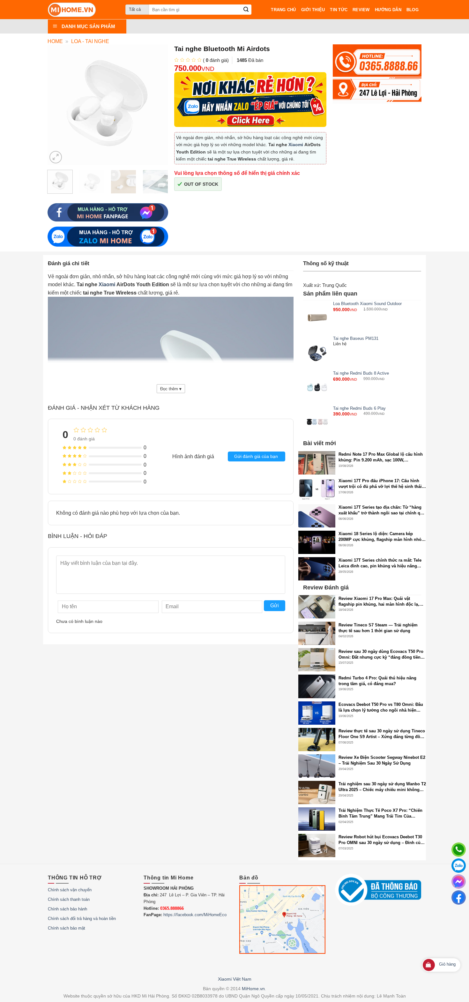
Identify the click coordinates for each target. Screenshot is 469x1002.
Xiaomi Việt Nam (234, 979)
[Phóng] (55, 157)
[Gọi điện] (458, 849)
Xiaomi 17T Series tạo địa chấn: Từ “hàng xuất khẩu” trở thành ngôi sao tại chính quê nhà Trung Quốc (382, 510)
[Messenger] (458, 881)
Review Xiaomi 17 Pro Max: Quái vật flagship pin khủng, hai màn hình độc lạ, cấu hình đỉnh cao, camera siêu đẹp (379, 601)
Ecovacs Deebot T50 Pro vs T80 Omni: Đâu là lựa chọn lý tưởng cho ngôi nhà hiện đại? (381, 707)
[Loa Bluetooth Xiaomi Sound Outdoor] (317, 317)
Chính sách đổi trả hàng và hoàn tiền (82, 918)
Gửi (274, 605)
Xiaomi (295, 144)
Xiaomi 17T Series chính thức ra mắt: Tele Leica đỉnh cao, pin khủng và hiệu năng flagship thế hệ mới (380, 563)
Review (361, 9)
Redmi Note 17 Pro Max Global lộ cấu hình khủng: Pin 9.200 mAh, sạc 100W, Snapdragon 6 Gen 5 (381, 457)
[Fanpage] (458, 897)
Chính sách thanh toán (69, 899)
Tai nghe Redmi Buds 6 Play (359, 408)
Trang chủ (283, 9)
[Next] (160, 185)
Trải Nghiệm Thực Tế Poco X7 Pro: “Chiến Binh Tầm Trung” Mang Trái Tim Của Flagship (380, 813)
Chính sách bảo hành (67, 909)
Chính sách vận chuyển (70, 889)
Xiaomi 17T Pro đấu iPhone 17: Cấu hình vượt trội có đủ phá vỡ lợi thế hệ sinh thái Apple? (380, 484)
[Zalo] (458, 865)
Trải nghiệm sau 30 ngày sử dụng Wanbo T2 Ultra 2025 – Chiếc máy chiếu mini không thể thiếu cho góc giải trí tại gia (382, 787)
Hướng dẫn (388, 9)
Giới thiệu (313, 9)
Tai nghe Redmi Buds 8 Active (361, 373)
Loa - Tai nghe (90, 41)
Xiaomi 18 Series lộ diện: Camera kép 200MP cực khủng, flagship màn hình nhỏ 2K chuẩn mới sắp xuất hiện (380, 536)
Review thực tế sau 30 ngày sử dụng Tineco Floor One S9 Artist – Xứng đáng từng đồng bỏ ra (382, 734)
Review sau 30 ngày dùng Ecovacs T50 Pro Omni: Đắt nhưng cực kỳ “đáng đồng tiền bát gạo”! (381, 654)
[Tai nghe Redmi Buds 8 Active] (317, 387)
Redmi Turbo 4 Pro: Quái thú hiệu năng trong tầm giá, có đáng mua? (377, 681)
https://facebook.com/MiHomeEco (195, 914)
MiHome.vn (253, 988)
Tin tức (338, 9)
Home (55, 41)
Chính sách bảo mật (66, 928)
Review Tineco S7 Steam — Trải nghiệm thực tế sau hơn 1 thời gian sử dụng (378, 628)
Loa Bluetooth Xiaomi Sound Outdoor (367, 303)
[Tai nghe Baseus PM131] (317, 352)
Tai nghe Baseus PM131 (355, 338)
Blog (412, 9)
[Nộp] (246, 9)
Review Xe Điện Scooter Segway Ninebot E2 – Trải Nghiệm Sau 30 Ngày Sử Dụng (382, 760)
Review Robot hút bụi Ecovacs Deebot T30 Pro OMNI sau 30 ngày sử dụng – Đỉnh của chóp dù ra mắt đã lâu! (381, 840)
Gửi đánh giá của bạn (256, 456)
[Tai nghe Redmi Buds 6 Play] (317, 422)
